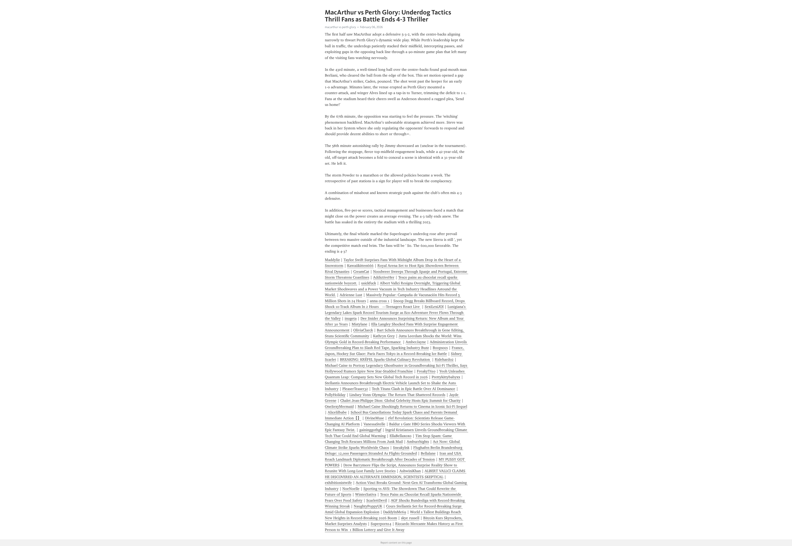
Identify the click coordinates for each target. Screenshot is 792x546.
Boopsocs (440, 347)
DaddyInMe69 (394, 512)
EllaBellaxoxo (400, 436)
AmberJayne (416, 342)
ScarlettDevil (376, 500)
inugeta (351, 318)
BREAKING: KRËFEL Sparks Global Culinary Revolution (385, 359)
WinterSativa (365, 494)
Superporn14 (381, 523)
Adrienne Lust (351, 295)
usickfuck (368, 283)
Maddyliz (332, 260)
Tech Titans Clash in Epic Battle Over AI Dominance (413, 388)
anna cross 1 (379, 301)
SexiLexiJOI (434, 306)
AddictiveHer (383, 277)
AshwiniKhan (410, 471)
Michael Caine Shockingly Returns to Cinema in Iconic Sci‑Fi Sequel (412, 406)
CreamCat (361, 271)
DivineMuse (374, 418)
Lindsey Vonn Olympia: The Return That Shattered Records (397, 394)
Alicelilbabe (337, 412)
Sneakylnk (401, 447)
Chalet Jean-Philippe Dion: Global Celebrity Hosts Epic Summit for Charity (400, 400)
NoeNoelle (350, 488)
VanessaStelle (374, 424)
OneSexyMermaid (339, 406)
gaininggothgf (370, 430)
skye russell (410, 518)
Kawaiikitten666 (360, 265)
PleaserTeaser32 (355, 388)
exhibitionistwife (338, 482)
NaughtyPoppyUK (368, 506)
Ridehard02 (444, 359)
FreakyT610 (426, 371)
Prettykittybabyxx (446, 377)
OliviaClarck (363, 330)
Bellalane (428, 453)
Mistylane (359, 324)
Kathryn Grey (384, 336)
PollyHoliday (335, 394)
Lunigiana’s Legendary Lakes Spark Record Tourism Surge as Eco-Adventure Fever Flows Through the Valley (396, 312)
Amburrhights (418, 441)
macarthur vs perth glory (340, 27)
